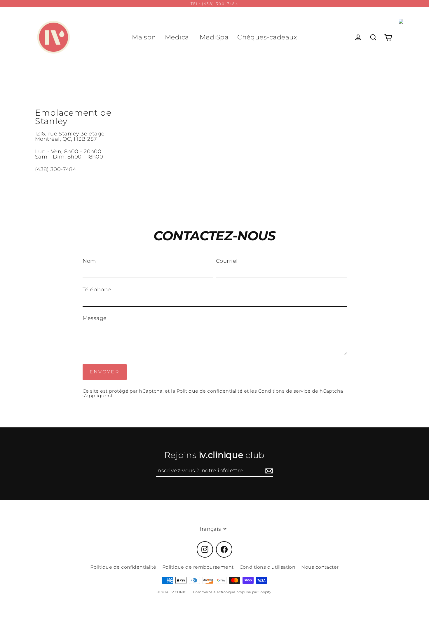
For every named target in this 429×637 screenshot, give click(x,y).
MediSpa (214, 37)
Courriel (227, 261)
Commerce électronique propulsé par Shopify (232, 592)
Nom (89, 261)
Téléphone (97, 289)
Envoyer (105, 372)
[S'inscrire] (268, 471)
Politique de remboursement (198, 567)
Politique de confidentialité (210, 391)
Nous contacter (320, 567)
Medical (178, 37)
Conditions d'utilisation (268, 567)
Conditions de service (284, 391)
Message (95, 318)
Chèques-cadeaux (267, 37)
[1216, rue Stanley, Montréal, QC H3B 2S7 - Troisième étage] (214, 140)
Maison (144, 37)
